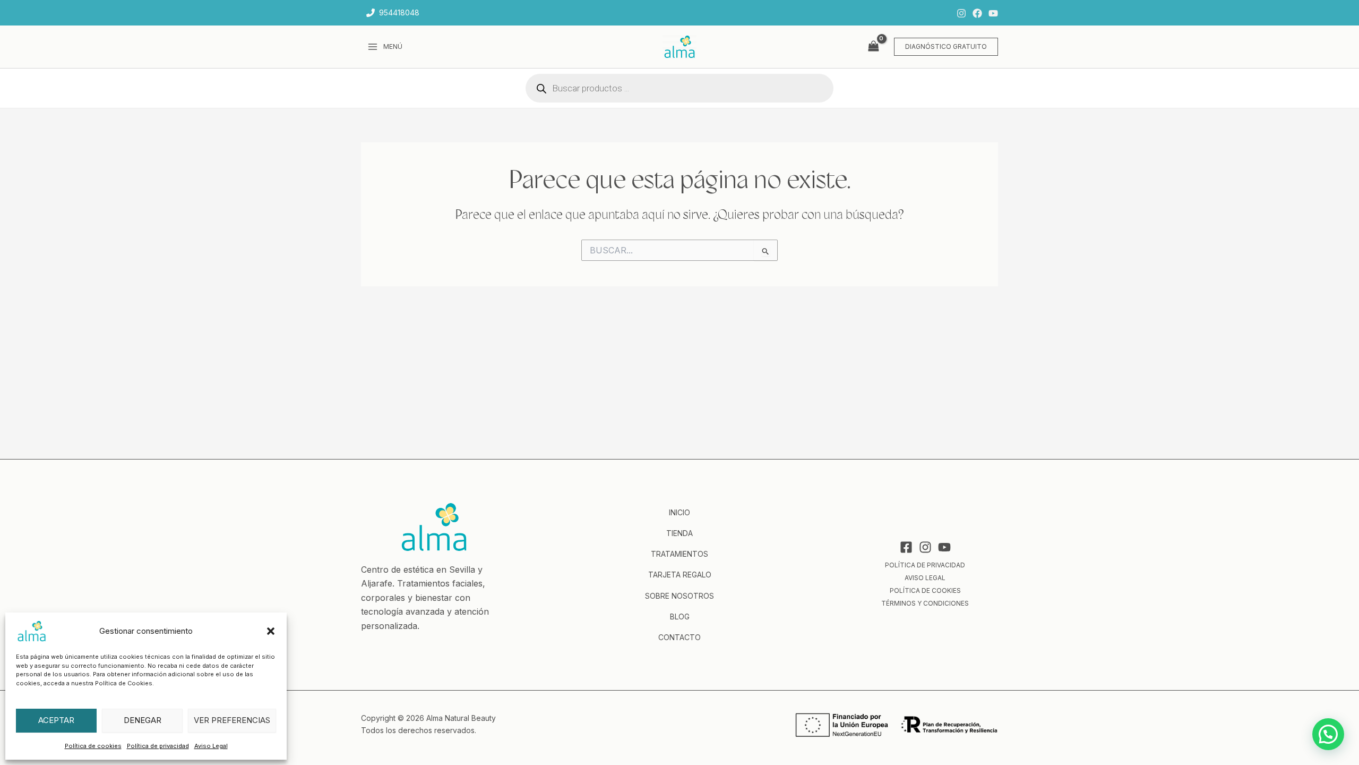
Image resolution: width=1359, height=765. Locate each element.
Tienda (679, 533)
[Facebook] (977, 13)
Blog (680, 616)
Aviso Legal (211, 746)
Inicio (679, 512)
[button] (270, 631)
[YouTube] (993, 13)
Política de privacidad (158, 746)
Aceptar (56, 720)
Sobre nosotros (679, 595)
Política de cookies (93, 746)
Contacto (679, 637)
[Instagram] (961, 13)
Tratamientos (679, 553)
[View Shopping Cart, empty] (873, 46)
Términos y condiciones (925, 603)
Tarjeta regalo (679, 574)
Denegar (142, 720)
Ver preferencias (232, 720)
